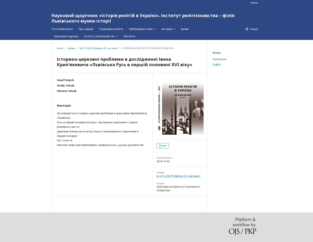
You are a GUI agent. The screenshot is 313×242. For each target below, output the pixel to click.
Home (60, 48)
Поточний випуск (62, 29)
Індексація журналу (66, 36)
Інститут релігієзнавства (99, 36)
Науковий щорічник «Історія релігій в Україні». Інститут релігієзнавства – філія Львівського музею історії (142, 18)
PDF (164, 145)
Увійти (254, 2)
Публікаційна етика (141, 29)
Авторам (167, 29)
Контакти (129, 36)
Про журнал (86, 29)
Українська (219, 59)
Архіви (185, 29)
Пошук (253, 29)
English (217, 64)
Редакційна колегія (111, 29)
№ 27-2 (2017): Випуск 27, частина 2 (99, 48)
